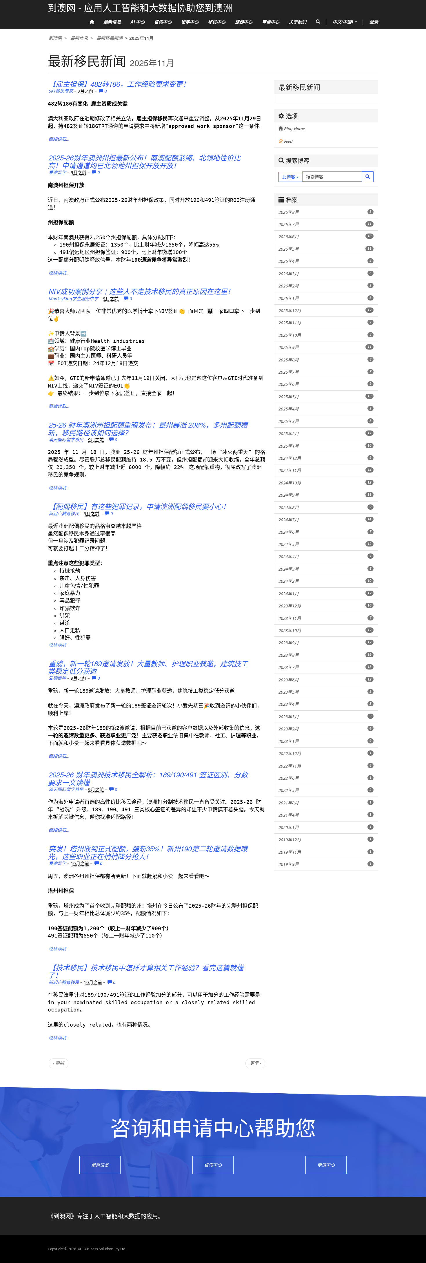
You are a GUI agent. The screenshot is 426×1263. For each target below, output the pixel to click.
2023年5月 (325, 692)
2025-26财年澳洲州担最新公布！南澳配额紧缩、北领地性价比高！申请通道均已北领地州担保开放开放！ (144, 161)
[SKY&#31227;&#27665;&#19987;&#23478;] (260, 83)
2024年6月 (325, 532)
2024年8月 (325, 507)
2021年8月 (325, 803)
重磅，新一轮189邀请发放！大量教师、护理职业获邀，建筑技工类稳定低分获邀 (148, 667)
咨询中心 (213, 1164)
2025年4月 (325, 409)
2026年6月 (325, 236)
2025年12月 (325, 310)
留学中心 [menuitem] (190, 22)
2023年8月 (325, 655)
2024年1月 (325, 593)
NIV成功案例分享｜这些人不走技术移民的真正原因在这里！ (141, 291)
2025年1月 (325, 446)
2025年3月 (325, 421)
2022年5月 (325, 790)
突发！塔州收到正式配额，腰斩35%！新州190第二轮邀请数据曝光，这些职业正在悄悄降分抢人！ (147, 852)
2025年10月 (325, 335)
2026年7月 (325, 224)
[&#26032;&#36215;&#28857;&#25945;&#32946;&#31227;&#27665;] (260, 505)
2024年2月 (325, 581)
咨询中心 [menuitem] (163, 22)
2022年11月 (325, 766)
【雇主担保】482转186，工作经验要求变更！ (119, 84)
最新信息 (79, 38)
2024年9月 (325, 495)
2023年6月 (325, 680)
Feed (288, 141)
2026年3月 (325, 273)
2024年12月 (325, 458)
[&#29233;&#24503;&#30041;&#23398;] (260, 157)
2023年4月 (325, 704)
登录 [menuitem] (373, 22)
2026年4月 (325, 261)
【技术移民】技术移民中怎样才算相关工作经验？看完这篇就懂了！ (145, 971)
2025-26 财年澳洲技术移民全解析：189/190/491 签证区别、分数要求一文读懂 (148, 778)
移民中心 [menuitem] (216, 22)
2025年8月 (325, 360)
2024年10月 (325, 483)
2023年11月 (325, 618)
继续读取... (59, 139)
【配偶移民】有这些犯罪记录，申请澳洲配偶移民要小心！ (139, 506)
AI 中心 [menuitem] (137, 22)
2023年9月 (325, 642)
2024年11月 (325, 470)
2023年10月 (325, 630)
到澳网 (55, 38)
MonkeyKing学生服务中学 (73, 298)
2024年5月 (325, 544)
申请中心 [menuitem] (270, 22)
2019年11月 (325, 852)
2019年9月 (325, 864)
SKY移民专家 (61, 91)
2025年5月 (325, 396)
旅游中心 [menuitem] (243, 22)
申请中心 (326, 1164)
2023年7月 (325, 667)
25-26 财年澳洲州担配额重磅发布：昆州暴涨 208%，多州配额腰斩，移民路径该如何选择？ (147, 428)
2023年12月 (325, 606)
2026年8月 (325, 212)
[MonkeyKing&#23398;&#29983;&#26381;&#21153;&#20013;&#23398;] (260, 290)
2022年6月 (325, 778)
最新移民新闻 (110, 38)
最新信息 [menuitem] (112, 22)
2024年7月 (325, 519)
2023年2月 (325, 729)
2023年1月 (325, 741)
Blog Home (294, 128)
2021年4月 (325, 815)
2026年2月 (325, 286)
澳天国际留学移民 (66, 439)
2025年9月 (325, 347)
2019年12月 (325, 839)
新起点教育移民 (64, 513)
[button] (318, 22)
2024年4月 (325, 556)
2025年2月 (325, 433)
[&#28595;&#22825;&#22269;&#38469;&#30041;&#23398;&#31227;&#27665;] (260, 424)
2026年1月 (325, 298)
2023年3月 (325, 716)
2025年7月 (325, 372)
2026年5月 (325, 249)
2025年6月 (325, 384)
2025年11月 (325, 322)
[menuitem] (91, 22)
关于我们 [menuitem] (297, 22)
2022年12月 (325, 753)
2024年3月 (325, 569)
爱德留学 (57, 172)
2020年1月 (325, 827)
